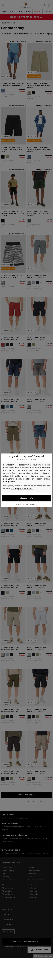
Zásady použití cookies (22, 488)
